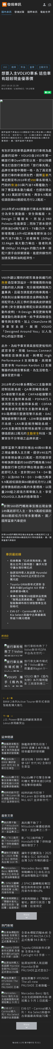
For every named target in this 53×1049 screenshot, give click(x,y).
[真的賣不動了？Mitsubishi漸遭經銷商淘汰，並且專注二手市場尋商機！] (10, 827)
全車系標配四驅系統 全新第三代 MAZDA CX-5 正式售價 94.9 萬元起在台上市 (36, 936)
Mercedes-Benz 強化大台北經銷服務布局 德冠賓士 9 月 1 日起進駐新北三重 (36, 996)
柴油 (23, 67)
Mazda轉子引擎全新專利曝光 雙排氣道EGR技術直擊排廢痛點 (36, 781)
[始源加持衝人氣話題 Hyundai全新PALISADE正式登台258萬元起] (10, 967)
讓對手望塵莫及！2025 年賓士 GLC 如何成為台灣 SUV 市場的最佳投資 (36, 856)
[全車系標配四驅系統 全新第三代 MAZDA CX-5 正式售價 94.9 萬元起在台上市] (10, 937)
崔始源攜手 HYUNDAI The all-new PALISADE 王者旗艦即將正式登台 (35, 981)
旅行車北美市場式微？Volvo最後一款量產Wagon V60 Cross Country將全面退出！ (36, 664)
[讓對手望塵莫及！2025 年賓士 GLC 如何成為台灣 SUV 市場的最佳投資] (10, 857)
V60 (5, 67)
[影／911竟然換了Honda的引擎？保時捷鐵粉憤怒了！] (10, 842)
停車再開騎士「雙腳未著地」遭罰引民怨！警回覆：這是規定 (36, 902)
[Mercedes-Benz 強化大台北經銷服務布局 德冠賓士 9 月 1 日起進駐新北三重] (10, 997)
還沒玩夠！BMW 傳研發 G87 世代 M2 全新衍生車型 (36, 762)
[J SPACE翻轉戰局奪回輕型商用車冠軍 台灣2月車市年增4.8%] (10, 888)
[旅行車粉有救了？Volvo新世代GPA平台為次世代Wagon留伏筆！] (13, 650)
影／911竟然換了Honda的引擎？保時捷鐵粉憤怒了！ (36, 841)
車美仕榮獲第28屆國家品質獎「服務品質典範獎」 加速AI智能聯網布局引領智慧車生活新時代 (28, 601)
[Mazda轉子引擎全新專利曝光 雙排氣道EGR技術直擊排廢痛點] (10, 782)
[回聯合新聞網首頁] (4, 4)
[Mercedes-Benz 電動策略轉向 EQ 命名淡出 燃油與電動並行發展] (10, 872)
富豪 (32, 67)
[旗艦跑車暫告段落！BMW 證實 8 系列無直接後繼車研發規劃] (10, 748)
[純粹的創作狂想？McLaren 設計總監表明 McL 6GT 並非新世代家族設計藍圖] (10, 797)
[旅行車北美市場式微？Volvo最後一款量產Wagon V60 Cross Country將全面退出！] (13, 665)
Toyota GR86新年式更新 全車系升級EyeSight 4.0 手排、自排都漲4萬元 (28, 588)
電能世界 (45, 12)
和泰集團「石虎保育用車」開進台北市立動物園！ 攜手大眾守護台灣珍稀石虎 (28, 564)
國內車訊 (6, 12)
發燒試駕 (19, 12)
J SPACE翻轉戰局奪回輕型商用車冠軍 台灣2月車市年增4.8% (35, 887)
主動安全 (43, 67)
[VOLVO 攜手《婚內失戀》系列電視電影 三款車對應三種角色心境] (13, 681)
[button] (49, 4)
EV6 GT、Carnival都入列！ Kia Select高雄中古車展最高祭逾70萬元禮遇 (28, 615)
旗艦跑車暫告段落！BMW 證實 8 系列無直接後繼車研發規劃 (35, 747)
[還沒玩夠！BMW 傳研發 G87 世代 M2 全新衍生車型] (10, 763)
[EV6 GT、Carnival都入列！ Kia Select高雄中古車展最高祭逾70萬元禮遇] (10, 1013)
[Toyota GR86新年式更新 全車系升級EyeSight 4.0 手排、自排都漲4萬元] (10, 952)
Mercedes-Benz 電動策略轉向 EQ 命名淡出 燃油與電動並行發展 (35, 871)
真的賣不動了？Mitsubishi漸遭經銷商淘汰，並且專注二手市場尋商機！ (36, 826)
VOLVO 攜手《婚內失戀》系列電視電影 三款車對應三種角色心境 (36, 680)
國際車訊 (32, 12)
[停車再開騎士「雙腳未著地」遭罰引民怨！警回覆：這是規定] (10, 903)
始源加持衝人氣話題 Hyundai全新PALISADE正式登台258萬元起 (28, 576)
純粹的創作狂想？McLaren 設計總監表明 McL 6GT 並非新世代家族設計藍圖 (36, 796)
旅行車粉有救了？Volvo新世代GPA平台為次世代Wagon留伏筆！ (36, 649)
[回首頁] (14, 4)
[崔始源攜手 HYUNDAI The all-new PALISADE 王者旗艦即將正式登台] (10, 982)
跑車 (13, 67)
